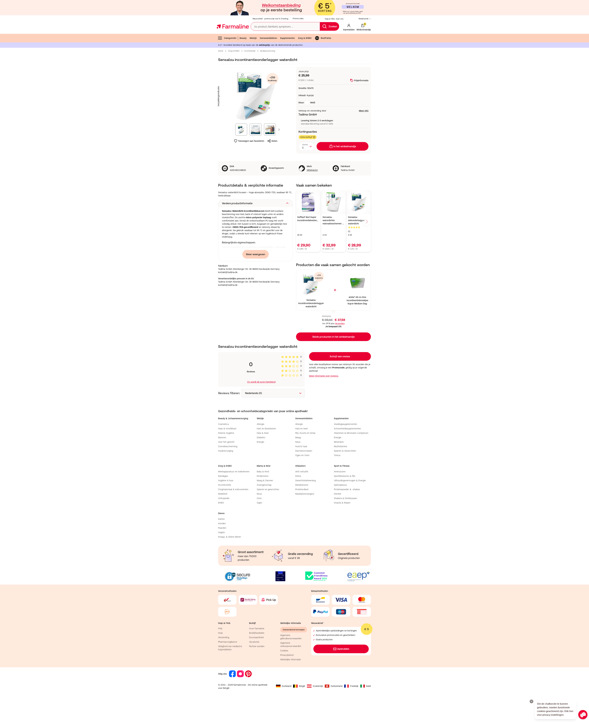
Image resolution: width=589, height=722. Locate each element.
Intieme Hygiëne (226, 433)
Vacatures (254, 642)
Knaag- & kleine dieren (229, 537)
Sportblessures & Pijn (344, 476)
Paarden (222, 528)
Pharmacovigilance (227, 642)
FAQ (220, 628)
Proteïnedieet (301, 489)
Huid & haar (301, 446)
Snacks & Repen (342, 502)
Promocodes (298, 19)
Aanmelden (343, 649)
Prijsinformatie (361, 80)
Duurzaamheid (256, 637)
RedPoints (326, 38)
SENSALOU (312, 170)
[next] (366, 221)
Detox (298, 476)
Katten (221, 519)
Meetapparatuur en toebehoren (233, 471)
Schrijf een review (340, 356)
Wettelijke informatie (290, 659)
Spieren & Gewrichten (345, 451)
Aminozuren (340, 471)
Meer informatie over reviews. (324, 376)
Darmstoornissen (303, 451)
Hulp (220, 633)
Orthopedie (223, 498)
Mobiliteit (222, 494)
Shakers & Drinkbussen (345, 498)
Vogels (221, 532)
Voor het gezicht (226, 442)
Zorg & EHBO (305, 38)
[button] (255, 203)
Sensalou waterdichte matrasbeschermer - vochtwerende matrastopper (333, 220)
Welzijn (253, 38)
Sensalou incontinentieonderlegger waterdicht (311, 303)
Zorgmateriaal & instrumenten (233, 489)
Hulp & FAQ (330, 19)
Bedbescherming (267, 51)
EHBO (221, 502)
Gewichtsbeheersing (305, 480)
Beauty (243, 38)
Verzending (340, 323)
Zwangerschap (264, 485)
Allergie (260, 424)
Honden (222, 523)
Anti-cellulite (301, 471)
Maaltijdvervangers (304, 494)
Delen (274, 141)
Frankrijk (354, 686)
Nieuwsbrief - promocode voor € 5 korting (270, 19)
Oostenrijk (318, 686)
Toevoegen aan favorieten (251, 141)
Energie (260, 442)
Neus (297, 442)
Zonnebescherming (227, 446)
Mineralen (339, 442)
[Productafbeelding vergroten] (256, 96)
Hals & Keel (263, 433)
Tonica (337, 455)
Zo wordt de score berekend (261, 382)
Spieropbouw (340, 485)
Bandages (223, 476)
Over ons (339, 19)
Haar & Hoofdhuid (227, 428)
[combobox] (306, 146)
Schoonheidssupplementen (347, 428)
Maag (298, 437)
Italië (368, 686)
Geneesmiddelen (268, 38)
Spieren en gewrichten (268, 489)
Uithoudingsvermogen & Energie (350, 480)
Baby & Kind (263, 471)
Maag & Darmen (265, 480)
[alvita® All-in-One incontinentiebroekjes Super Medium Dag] (357, 283)
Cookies (284, 650)
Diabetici (261, 437)
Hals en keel (301, 428)
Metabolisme (301, 485)
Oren (259, 498)
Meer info (363, 110)
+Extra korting (306, 137)
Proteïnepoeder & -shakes (347, 489)
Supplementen (287, 38)
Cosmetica (223, 424)
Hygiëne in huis (225, 480)
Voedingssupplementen (345, 424)
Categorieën (230, 38)
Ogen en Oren (302, 455)
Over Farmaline (256, 628)
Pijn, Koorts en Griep (305, 433)
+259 (272, 79)
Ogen (259, 502)
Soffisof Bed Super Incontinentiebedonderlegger (308, 219)
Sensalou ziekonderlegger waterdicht (356, 220)
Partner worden (256, 646)
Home (220, 51)
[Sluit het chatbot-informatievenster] (531, 701)
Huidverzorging (225, 451)
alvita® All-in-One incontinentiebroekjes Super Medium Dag (357, 300)
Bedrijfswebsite (256, 633)
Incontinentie (250, 51)
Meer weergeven (255, 254)
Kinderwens (262, 476)
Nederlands (363, 19)
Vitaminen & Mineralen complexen (351, 433)
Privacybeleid (286, 655)
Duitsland (286, 686)
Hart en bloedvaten (266, 428)
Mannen (222, 437)
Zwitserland (336, 686)
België (302, 686)
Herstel (337, 494)
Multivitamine (340, 446)
